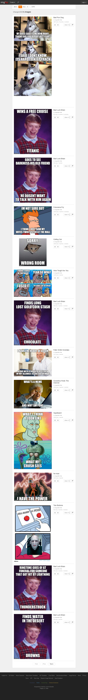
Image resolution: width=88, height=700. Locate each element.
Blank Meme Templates (32, 675)
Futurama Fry (58, 207)
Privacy (84, 675)
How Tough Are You (60, 271)
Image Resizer (72, 675)
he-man (56, 474)
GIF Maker (11, 675)
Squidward (57, 413)
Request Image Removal (47, 678)
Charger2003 (18, 12)
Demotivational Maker (61, 675)
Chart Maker (52, 675)
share (66, 25)
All (14, 7)
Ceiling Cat (57, 239)
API (31, 678)
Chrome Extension (53, 682)
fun (61, 19)
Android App (44, 682)
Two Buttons (58, 505)
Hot (20, 7)
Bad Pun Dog (58, 17)
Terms (27, 678)
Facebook (32, 682)
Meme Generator (20, 675)
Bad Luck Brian (59, 110)
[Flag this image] (72, 24)
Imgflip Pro (4, 675)
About (79, 675)
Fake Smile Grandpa (61, 350)
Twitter (38, 682)
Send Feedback (59, 678)
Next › (52, 664)
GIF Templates (43, 675)
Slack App (36, 678)
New (24, 7)
